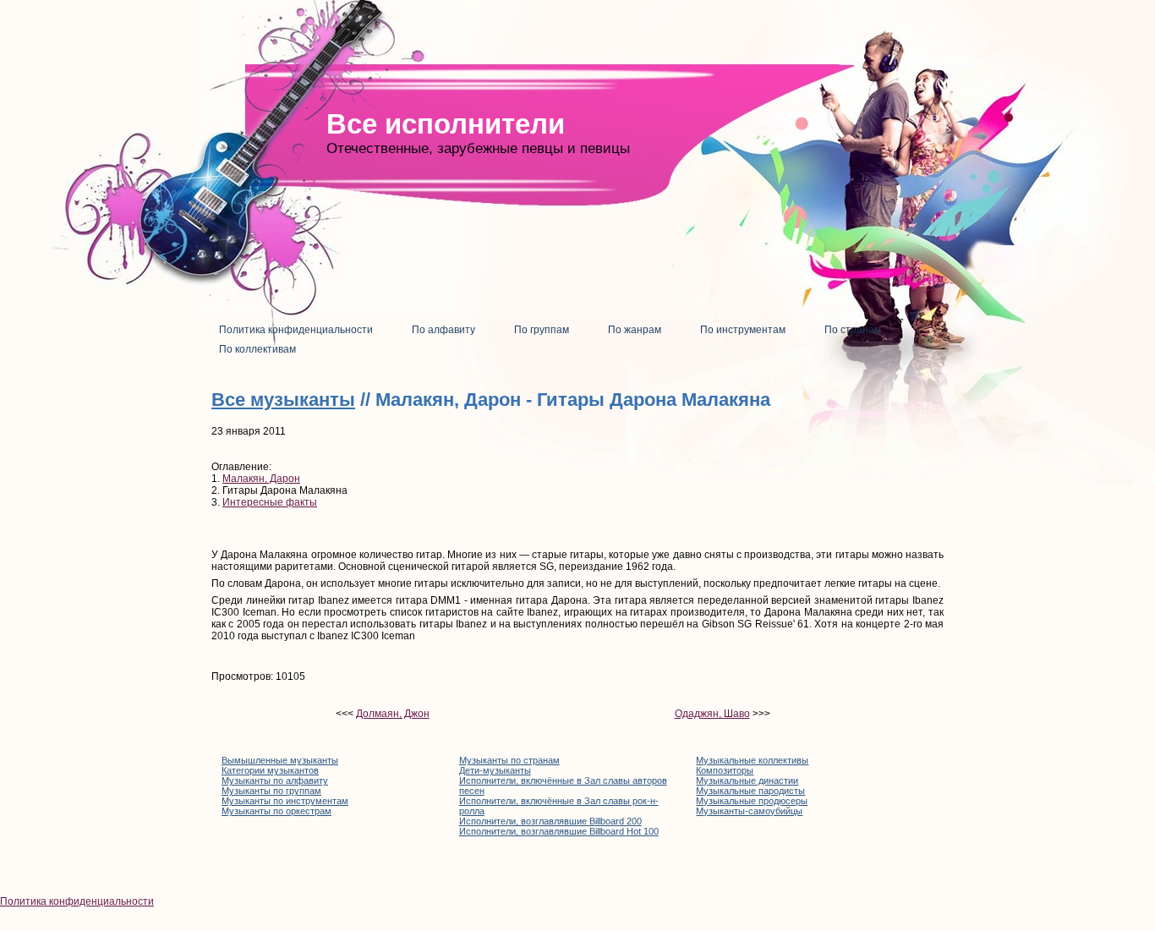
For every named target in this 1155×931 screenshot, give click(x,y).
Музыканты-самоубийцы (749, 811)
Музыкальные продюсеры (751, 801)
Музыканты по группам (271, 791)
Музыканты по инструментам (285, 801)
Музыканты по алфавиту (275, 780)
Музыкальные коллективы (752, 760)
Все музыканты (283, 399)
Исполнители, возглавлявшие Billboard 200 (550, 821)
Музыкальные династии (747, 780)
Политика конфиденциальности (77, 901)
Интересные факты (269, 502)
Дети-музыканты (495, 770)
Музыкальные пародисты (750, 791)
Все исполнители (445, 124)
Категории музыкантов (270, 770)
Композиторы (724, 770)
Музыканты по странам (509, 760)
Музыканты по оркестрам (276, 811)
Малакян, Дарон (261, 479)
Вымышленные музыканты (280, 760)
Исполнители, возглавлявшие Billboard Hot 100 (559, 831)
